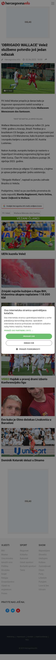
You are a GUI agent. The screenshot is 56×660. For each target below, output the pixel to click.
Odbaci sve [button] (29, 343)
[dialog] (28, 330)
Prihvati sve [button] (29, 336)
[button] (28, 330)
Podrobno (27, 326)
